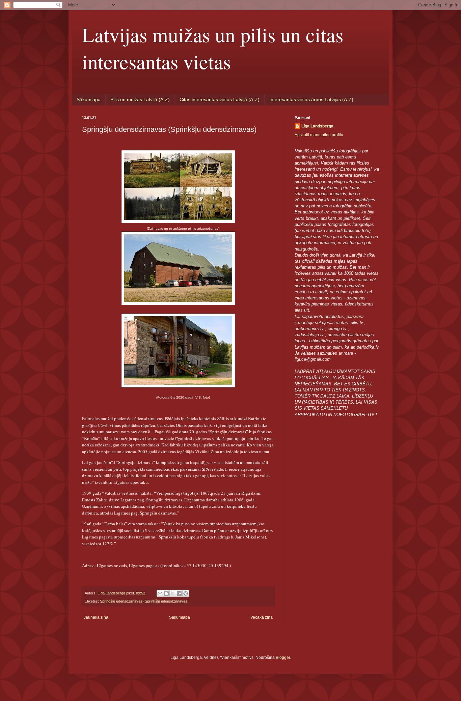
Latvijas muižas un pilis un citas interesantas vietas (212, 48)
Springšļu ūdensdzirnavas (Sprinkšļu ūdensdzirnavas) (144, 601)
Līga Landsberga (317, 126)
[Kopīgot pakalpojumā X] (172, 593)
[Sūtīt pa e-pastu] (160, 593)
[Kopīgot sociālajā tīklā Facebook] (179, 593)
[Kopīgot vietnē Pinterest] (185, 593)
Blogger (283, 657)
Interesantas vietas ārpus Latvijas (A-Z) (311, 99)
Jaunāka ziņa (96, 617)
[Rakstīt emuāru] (166, 593)
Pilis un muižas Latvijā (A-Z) (140, 99)
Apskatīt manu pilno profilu (319, 135)
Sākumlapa (89, 99)
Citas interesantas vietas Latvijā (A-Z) (220, 99)
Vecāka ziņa (261, 617)
